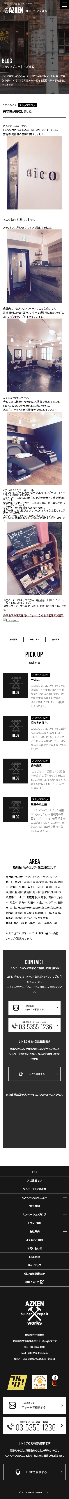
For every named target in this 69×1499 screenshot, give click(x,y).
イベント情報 (34, 1223)
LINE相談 (34, 1257)
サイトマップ (34, 1265)
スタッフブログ (27, 105)
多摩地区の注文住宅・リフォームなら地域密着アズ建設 (33, 615)
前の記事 (13, 639)
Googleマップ (49, 1341)
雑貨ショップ (32, 1282)
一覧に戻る (34, 639)
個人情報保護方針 (34, 1273)
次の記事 (55, 639)
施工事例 (34, 1206)
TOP (34, 1172)
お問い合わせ (34, 1248)
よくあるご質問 (34, 1240)
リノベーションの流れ (34, 1189)
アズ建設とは (34, 1180)
